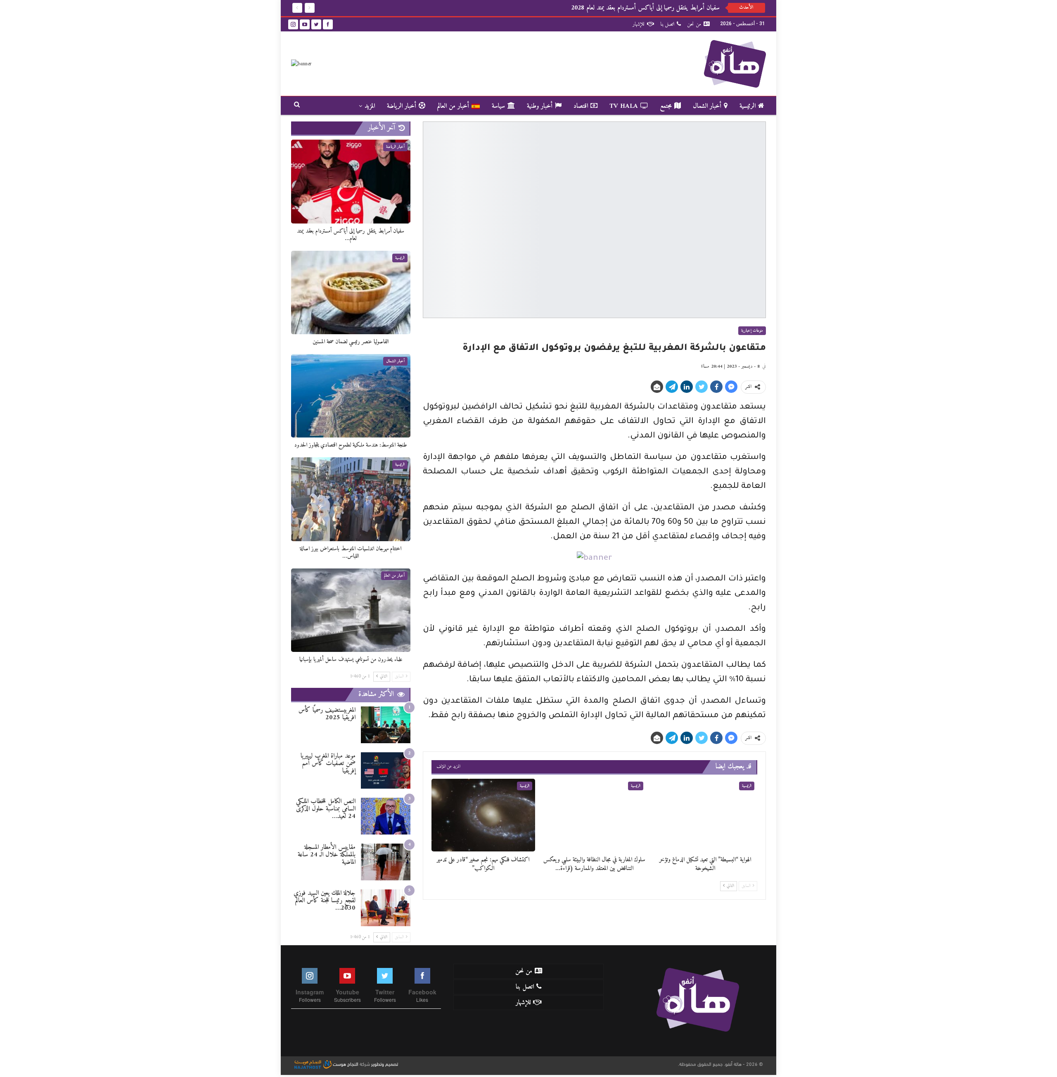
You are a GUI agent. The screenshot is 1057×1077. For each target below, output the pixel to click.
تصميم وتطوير (384, 1063)
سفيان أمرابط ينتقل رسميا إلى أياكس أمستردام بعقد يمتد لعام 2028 (645, 8)
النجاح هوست (345, 1063)
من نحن (694, 24)
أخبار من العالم (453, 106)
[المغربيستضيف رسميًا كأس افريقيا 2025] (385, 724)
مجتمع (666, 106)
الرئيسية (747, 106)
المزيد (370, 106)
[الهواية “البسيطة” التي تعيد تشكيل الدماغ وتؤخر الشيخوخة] (705, 815)
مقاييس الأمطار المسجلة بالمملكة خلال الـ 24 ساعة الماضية (326, 855)
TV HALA (623, 106)
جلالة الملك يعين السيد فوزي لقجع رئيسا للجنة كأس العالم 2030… (324, 900)
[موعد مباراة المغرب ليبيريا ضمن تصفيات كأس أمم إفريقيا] (385, 770)
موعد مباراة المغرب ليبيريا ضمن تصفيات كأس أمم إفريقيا (328, 763)
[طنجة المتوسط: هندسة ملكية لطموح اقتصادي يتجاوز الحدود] (350, 395)
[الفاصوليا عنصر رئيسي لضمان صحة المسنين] (350, 292)
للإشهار (639, 24)
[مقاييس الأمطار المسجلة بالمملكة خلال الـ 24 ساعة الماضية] (385, 862)
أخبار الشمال (707, 106)
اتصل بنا (667, 24)
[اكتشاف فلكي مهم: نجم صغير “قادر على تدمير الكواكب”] (483, 815)
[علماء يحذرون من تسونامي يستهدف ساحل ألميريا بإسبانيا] (350, 610)
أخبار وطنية (539, 106)
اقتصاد (581, 106)
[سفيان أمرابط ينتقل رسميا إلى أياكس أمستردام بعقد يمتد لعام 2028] (350, 181)
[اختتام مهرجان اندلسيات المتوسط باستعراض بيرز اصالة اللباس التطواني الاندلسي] (350, 499)
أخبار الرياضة (401, 106)
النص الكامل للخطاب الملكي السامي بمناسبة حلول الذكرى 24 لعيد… (325, 809)
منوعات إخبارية (752, 330)
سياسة (498, 106)
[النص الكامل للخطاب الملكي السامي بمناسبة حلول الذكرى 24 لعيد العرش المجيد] (385, 816)
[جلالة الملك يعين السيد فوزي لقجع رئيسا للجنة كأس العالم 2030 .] (385, 907)
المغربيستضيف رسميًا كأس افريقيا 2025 (327, 713)
